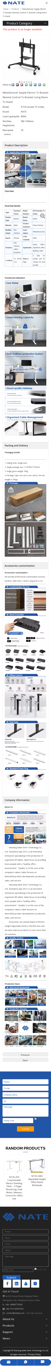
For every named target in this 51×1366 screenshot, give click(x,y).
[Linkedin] (17, 1284)
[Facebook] (7, 1284)
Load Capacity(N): (11, 116)
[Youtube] (26, 1284)
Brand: (6, 111)
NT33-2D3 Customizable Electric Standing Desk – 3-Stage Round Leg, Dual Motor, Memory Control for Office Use (14, 1188)
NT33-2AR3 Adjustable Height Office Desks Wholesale (37, 1181)
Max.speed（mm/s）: (8, 132)
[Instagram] (35, 1284)
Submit (25, 1129)
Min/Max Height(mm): (9, 123)
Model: (6, 106)
